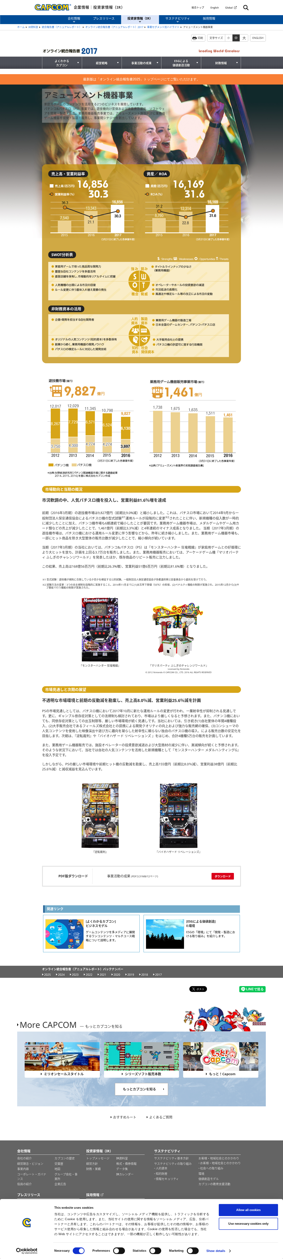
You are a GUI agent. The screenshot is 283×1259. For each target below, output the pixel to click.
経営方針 (92, 1164)
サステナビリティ (167, 1151)
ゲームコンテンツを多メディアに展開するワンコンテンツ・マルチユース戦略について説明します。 (110, 936)
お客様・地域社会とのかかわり (218, 1158)
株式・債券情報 (126, 1164)
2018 (144, 975)
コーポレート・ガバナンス (31, 1176)
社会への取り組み (211, 1168)
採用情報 (92, 1195)
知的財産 (161, 1174)
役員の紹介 (24, 1184)
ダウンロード (223, 876)
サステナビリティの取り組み (173, 1164)
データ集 (122, 1169)
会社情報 (23, 1151)
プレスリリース (28, 1195)
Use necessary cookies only (248, 1223)
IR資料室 (33, 27)
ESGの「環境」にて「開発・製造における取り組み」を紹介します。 (210, 934)
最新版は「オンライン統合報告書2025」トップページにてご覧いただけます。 (141, 79)
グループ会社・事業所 (65, 1176)
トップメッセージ (97, 1158)
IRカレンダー (125, 1174)
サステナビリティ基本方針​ (171, 1158)
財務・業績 (93, 1169)
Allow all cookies (248, 1210)
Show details (215, 1251)
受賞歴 (58, 1164)
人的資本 (161, 1168)
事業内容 (23, 1169)
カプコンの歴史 (64, 1158)
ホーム (21, 27)
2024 (61, 975)
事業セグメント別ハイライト (163, 27)
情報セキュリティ (167, 1179)
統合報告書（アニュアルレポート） (62, 27)
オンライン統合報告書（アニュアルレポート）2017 (114, 27)
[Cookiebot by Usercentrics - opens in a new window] (27, 1251)
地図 (57, 1169)
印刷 (200, 38)
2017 (158, 975)
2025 (47, 975)
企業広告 (60, 1184)
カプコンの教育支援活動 (214, 1184)
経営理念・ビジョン (30, 1164)
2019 (130, 975)
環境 (201, 1174)
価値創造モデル (208, 1179)
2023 (75, 975)
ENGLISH (258, 38)
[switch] (119, 1250)
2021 (103, 975)
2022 (89, 975)
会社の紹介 (24, 1158)
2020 (117, 975)
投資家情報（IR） (99, 1151)
